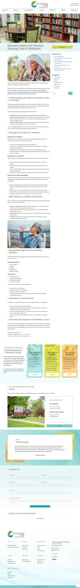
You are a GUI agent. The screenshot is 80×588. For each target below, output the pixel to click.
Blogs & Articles (25, 559)
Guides (55, 80)
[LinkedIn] (57, 556)
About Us (4, 10)
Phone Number (44, 482)
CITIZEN (38, 586)
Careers (63, 10)
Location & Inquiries (41, 559)
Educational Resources (26, 561)
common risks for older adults (20, 111)
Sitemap (9, 573)
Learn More (35, 374)
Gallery (41, 10)
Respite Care (57, 86)
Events (38, 548)
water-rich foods (19, 190)
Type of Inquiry (12, 490)
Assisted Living (57, 77)
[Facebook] (52, 556)
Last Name (43, 474)
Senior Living (57, 87)
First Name (11, 474)
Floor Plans (9, 559)
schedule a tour (22, 327)
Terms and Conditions (11, 575)
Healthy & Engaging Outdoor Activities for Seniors (19, 334)
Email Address (12, 482)
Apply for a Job (40, 563)
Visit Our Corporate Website (13, 547)
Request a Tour (62, 47)
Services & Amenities (41, 545)
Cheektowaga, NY (75, 3)
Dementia (56, 79)
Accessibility (9, 572)
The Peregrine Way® (11, 545)
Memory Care (57, 84)
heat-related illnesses (22, 256)
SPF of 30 (42, 169)
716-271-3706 (74, 5)
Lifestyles (15, 10)
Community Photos (41, 550)
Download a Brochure (11, 563)
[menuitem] (5, 10)
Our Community (28, 10)
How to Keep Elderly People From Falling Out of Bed (18, 336)
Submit (40, 506)
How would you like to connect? (16, 498)
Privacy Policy (10, 577)
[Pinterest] (55, 556)
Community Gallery (11, 561)
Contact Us (73, 10)
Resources (52, 10)
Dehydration (10, 179)
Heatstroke (26, 118)
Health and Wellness (16, 332)
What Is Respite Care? (59, 56)
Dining (38, 547)
